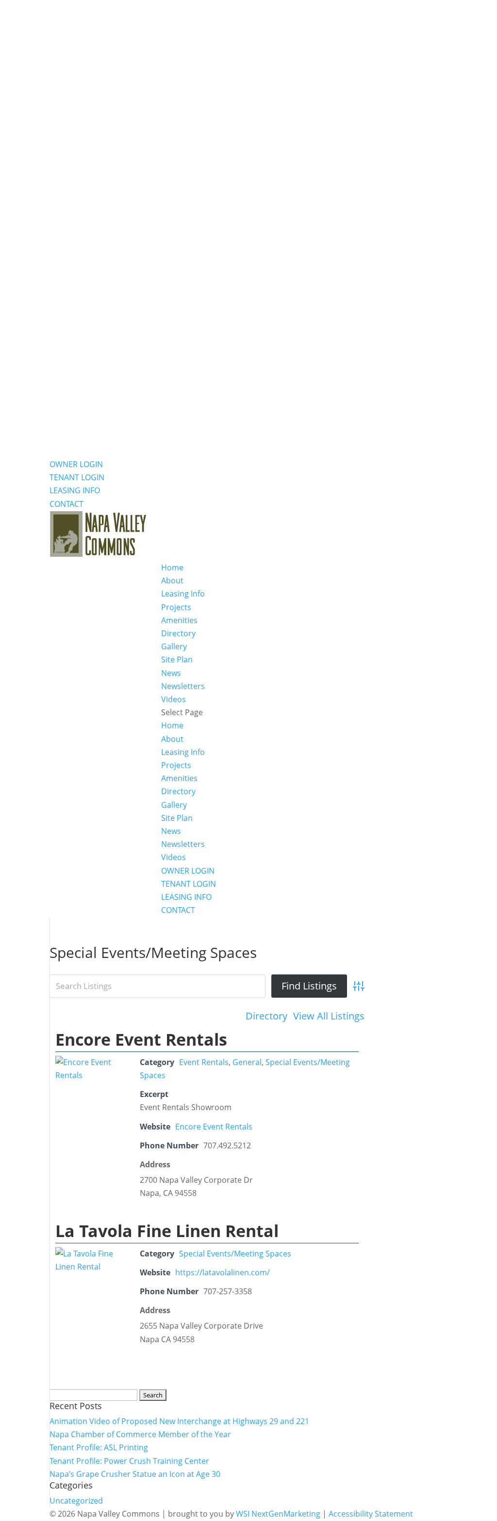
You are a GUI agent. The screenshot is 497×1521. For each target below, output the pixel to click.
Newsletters (183, 686)
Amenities (179, 620)
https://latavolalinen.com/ (222, 1272)
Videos (173, 699)
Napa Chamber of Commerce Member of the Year (140, 1434)
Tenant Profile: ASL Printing (99, 1447)
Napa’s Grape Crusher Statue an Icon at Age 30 (135, 1474)
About (172, 580)
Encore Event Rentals (141, 1039)
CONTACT (66, 504)
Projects (176, 607)
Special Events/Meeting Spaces (235, 1253)
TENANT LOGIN (77, 477)
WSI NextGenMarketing (278, 1513)
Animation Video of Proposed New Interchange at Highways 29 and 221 (179, 1421)
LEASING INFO (75, 490)
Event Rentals (204, 1062)
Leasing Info (183, 593)
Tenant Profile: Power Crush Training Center (129, 1461)
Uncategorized (76, 1500)
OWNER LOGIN (76, 464)
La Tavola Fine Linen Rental (167, 1231)
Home (172, 567)
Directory (178, 633)
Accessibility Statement (371, 1513)
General (247, 1062)
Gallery (174, 646)
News (171, 673)
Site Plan (177, 659)
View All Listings (328, 1015)
